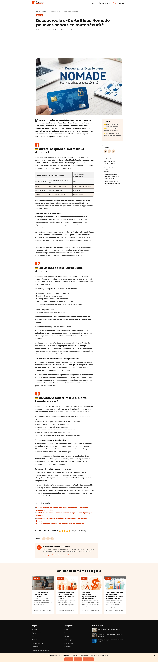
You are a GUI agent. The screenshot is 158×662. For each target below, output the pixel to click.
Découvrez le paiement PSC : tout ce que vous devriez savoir (60, 524)
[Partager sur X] (48, 538)
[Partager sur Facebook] (44, 538)
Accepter (68, 659)
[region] (64, 184)
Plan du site (35, 647)
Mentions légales (37, 643)
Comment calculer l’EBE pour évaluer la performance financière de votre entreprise (114, 595)
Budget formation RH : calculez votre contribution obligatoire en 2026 (112, 183)
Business (67, 633)
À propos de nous (104, 3)
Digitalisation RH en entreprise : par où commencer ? (110, 163)
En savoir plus (105, 655)
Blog (114, 3)
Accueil (93, 3)
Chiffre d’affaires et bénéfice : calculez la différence (110, 170)
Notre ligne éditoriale (50, 555)
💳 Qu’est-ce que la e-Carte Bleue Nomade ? (111, 125)
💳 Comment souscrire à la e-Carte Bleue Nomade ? (112, 135)
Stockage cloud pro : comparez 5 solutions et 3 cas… (111, 640)
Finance (44, 11)
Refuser (78, 659)
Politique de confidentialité (40, 650)
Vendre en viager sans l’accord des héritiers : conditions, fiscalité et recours (66, 595)
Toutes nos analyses (65, 555)
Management (69, 643)
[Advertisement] (79, 44)
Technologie (68, 640)
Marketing (68, 647)
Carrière (67, 629)
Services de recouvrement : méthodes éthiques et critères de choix (90, 595)
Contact (121, 3)
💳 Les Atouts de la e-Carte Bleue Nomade (111, 129)
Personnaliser (88, 659)
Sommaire (107, 121)
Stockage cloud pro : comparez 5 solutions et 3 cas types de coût (112, 176)
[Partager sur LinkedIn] (52, 538)
